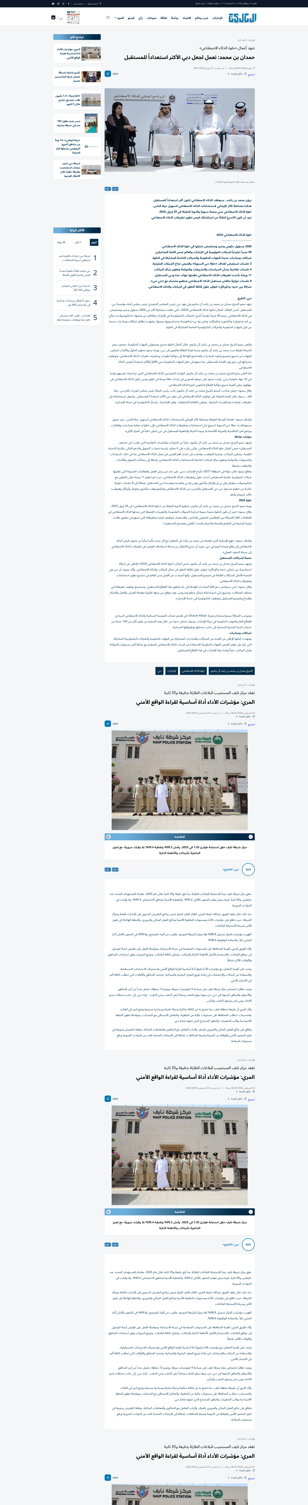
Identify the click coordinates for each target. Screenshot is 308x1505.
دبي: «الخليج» (231, 869)
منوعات (151, 18)
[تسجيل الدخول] (100, 4)
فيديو (131, 18)
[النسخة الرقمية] (73, 18)
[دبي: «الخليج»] (248, 869)
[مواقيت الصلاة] (53, 18)
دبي (159, 671)
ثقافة (163, 18)
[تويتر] (63, 4)
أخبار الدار (241, 40)
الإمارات (217, 18)
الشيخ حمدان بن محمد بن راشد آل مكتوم (232, 671)
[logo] (243, 18)
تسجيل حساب (78, 4)
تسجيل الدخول (93, 4)
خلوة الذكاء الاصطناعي (193, 671)
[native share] (108, 74)
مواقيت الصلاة (213, 3)
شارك (115, 73)
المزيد (120, 18)
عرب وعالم (201, 18)
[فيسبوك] (68, 4)
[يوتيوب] (53, 4)
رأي (140, 18)
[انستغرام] (58, 4)
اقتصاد (186, 18)
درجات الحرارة (200, 3)
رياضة (174, 18)
